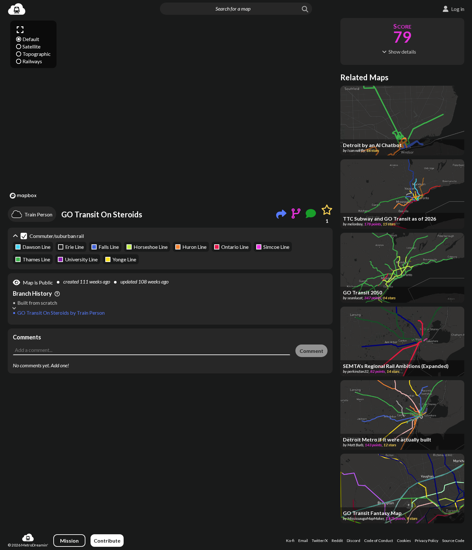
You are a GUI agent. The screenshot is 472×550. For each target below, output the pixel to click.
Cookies (404, 540)
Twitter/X (320, 540)
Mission (69, 540)
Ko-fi (290, 540)
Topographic (36, 54)
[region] (170, 109)
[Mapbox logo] (23, 195)
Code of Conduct (378, 540)
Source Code (453, 540)
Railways (32, 61)
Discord (353, 540)
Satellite (31, 46)
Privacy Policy (426, 540)
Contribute (107, 540)
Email (303, 540)
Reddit (337, 540)
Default (30, 39)
